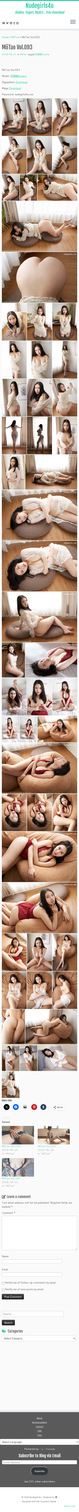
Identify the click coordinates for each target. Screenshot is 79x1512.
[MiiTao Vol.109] (18, 1167)
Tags (39, 1435)
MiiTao (15, 37)
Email (5, 1269)
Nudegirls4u (40, 6)
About (39, 1418)
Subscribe (40, 1471)
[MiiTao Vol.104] (18, 1135)
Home (5, 37)
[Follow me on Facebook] (11, 23)
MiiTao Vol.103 (47, 1146)
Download (21, 82)
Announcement (39, 1422)
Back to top (69, 1506)
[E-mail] (4, 23)
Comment (8, 1213)
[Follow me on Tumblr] (14, 23)
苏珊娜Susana (42, 54)
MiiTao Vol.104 (11, 1146)
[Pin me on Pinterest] (18, 23)
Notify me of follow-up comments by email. (30, 1282)
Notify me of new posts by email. (24, 1289)
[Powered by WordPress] (56, 1496)
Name (5, 1256)
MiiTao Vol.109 (11, 1178)
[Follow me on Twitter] (8, 23)
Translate (50, 1449)
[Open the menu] (73, 22)
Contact (39, 1426)
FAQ (39, 1430)
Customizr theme (48, 1501)
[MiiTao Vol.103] (54, 1135)
